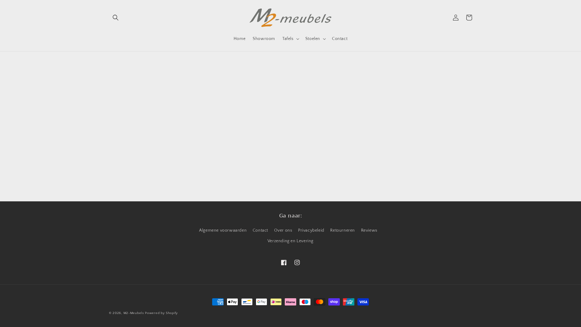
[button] (115, 17)
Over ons (283, 230)
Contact (260, 230)
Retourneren (342, 230)
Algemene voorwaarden (223, 230)
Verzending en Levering (290, 241)
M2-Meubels (133, 313)
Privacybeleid (311, 230)
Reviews (369, 230)
